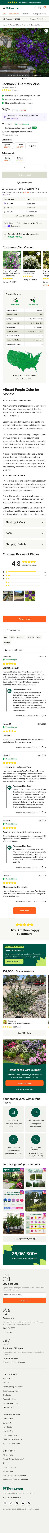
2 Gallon (19, 146)
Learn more (15, 226)
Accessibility (8, 1471)
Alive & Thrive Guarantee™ (13, 1459)
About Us (6, 1378)
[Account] (40, 8)
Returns (6, 1463)
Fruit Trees (26, 14)
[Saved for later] (46, 30)
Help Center (7, 1427)
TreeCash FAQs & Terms (12, 1439)
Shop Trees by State (11, 1391)
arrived (31, 637)
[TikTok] (11, 1503)
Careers (6, 1383)
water (38, 637)
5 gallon (32, 146)
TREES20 (5, 195)
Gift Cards (7, 1395)
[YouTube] (23, 1503)
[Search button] (35, 8)
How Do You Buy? (14, 961)
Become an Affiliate (10, 1403)
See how (25, 124)
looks (12, 637)
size (5, 637)
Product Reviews (9, 1399)
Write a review (24, 619)
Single (7, 159)
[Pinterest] (28, 1503)
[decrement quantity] (4, 167)
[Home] (12, 8)
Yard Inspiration (9, 1407)
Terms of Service (9, 1467)
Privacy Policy (8, 1455)
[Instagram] (5, 1503)
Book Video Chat (24, 1083)
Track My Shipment (10, 1358)
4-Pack (19, 159)
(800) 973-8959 (15, 237)
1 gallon (7, 146)
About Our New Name (11, 1443)
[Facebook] (17, 1503)
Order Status (8, 1419)
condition (21, 637)
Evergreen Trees (39, 14)
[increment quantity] (44, 167)
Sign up (24, 1301)
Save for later (26, 183)
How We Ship (8, 1431)
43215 (17, 124)
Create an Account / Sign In (14, 1362)
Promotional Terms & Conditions (15, 1479)
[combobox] (24, 650)
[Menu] (4, 8)
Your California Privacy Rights (14, 1475)
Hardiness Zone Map (11, 1435)
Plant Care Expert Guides (13, 1387)
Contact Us (7, 1332)
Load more (24, 911)
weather (7, 643)
